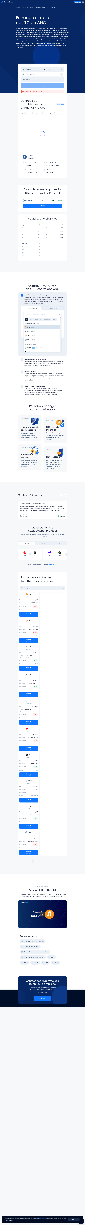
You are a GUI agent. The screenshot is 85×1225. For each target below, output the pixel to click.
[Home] (7, 2)
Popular (27, 543)
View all (51, 564)
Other (58, 543)
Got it (74, 1219)
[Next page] (55, 861)
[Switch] (61, 74)
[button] (42, 324)
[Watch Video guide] (42, 914)
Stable (43, 543)
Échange (42, 998)
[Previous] (61, 495)
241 (51, 861)
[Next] (65, 495)
